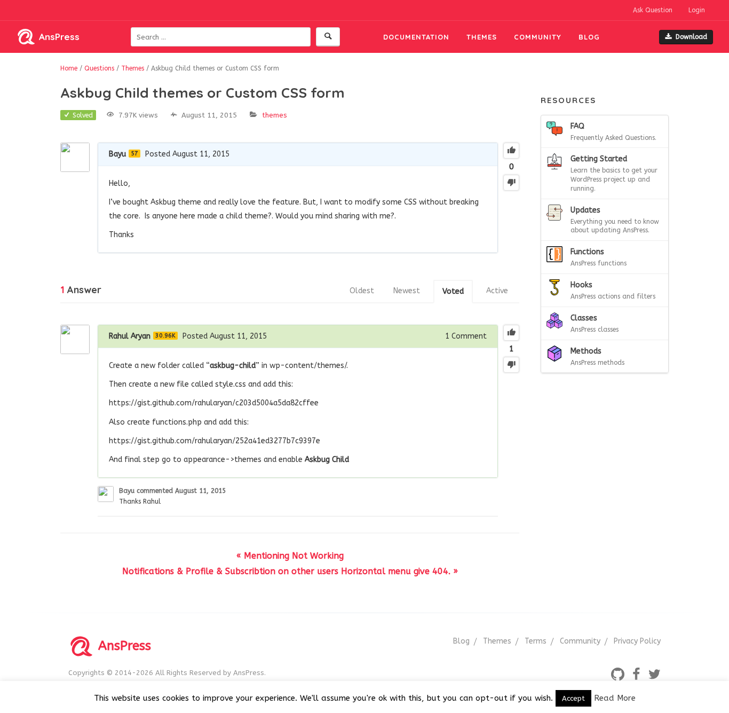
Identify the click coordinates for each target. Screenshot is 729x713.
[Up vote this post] (511, 151)
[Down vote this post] (511, 183)
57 (134, 153)
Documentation (416, 37)
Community (537, 37)
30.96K (165, 335)
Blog (589, 37)
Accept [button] (573, 698)
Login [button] (696, 10)
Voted (453, 291)
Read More (615, 698)
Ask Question (652, 10)
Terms (535, 641)
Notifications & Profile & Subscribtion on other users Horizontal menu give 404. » (290, 571)
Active (497, 290)
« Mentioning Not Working (290, 556)
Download (691, 37)
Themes (481, 37)
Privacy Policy (637, 641)
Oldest (362, 290)
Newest (406, 290)
